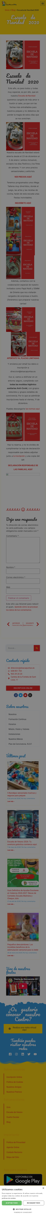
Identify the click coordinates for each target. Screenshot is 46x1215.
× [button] (43, 1188)
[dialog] (23, 607)
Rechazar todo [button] (33, 1203)
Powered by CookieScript (23, 1212)
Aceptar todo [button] (12, 1203)
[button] (23, 1209)
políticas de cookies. (9, 1198)
